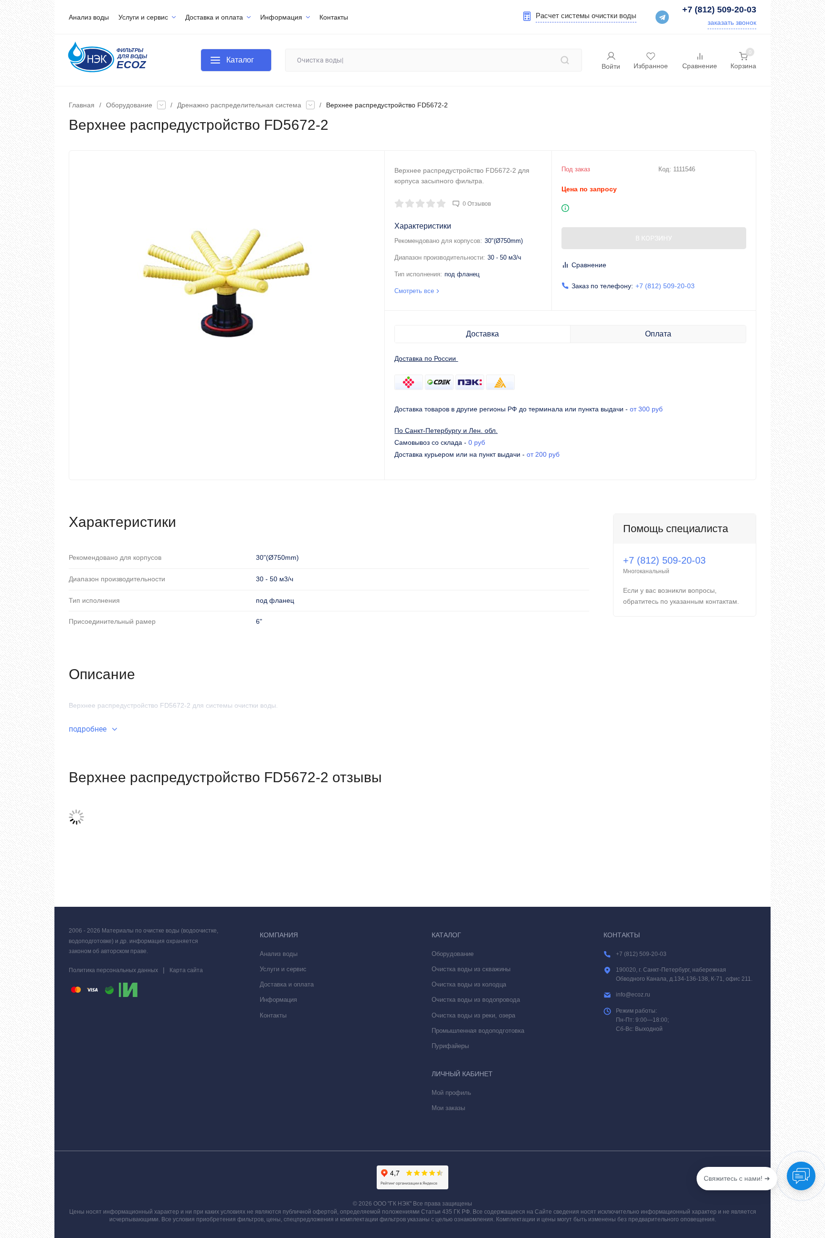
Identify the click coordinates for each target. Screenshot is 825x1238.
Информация (278, 999)
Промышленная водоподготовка (478, 1030)
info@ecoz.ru (633, 994)
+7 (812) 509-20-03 (719, 9)
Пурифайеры (450, 1045)
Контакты (273, 1015)
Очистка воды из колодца (469, 984)
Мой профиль (451, 1092)
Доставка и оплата (287, 984)
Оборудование (129, 105)
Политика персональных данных (113, 970)
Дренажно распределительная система (239, 105)
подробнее (88, 729)
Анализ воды (278, 953)
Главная (82, 105)
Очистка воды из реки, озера (473, 1015)
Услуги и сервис (283, 969)
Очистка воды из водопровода (476, 999)
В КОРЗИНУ (653, 238)
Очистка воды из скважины (471, 969)
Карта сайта (186, 970)
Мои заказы (448, 1108)
